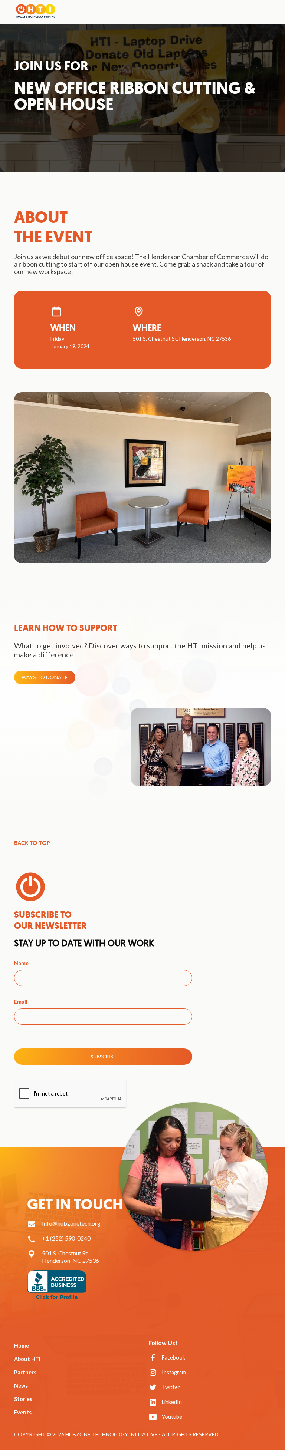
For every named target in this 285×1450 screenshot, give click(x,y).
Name (21, 963)
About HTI (27, 1359)
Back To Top (32, 843)
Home (21, 1345)
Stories (23, 1399)
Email (20, 1001)
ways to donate (45, 677)
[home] (35, 10)
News (21, 1386)
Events (23, 1412)
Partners (25, 1372)
